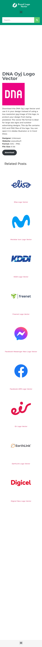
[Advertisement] (21, 47)
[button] (21, 12)
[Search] (37, 20)
